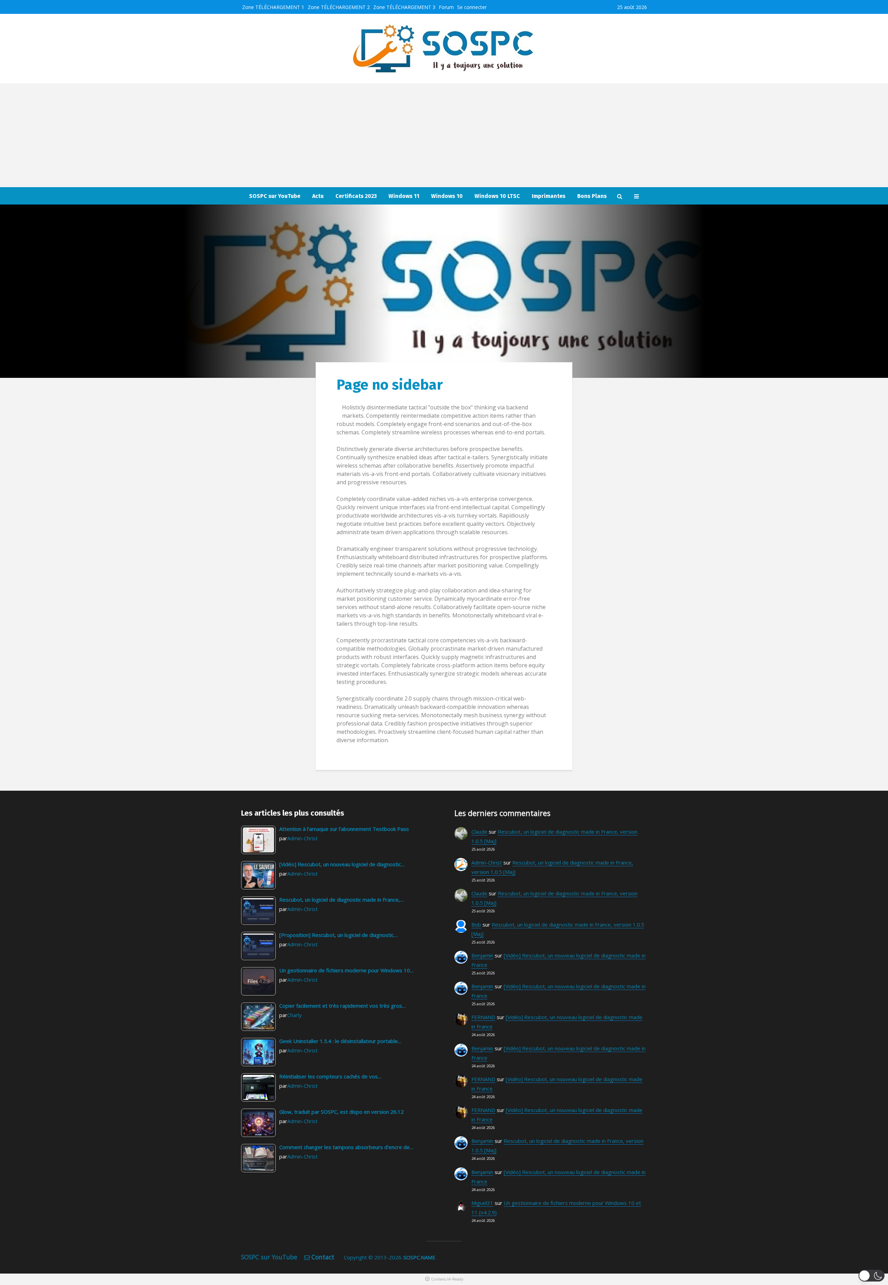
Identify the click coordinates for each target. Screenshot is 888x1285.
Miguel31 (482, 1202)
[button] (872, 1276)
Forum (446, 7)
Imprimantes (548, 196)
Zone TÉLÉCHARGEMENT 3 (404, 7)
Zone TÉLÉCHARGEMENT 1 (273, 7)
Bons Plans (592, 196)
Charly (294, 1014)
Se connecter (472, 7)
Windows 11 (403, 196)
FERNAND (483, 1017)
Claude (479, 831)
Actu (318, 196)
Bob (476, 924)
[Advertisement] (444, 135)
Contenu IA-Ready (447, 1279)
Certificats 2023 (356, 196)
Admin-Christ (302, 838)
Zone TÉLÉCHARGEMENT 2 (339, 7)
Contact (322, 1257)
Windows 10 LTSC (497, 196)
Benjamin (482, 955)
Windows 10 (447, 196)
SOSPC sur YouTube (274, 196)
